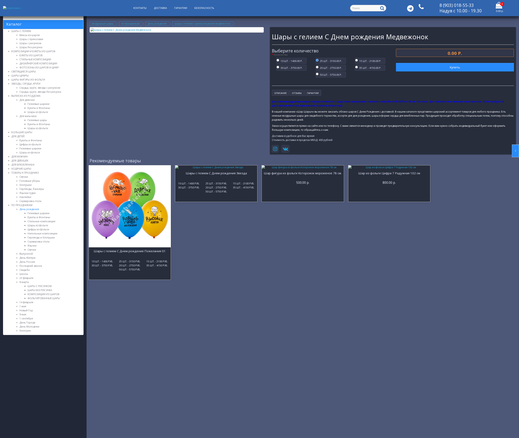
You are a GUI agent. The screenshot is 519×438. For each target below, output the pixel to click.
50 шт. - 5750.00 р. (331, 74)
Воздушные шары (102, 23)
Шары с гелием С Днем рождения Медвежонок (203, 23)
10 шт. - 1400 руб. (102, 261)
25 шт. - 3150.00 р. (331, 60)
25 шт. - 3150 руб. (129, 261)
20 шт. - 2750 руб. (129, 265)
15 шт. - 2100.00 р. (370, 60)
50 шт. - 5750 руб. (129, 269)
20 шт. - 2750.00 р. (331, 67)
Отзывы (297, 93)
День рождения (157, 23)
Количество (281, 54)
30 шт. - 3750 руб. (102, 265)
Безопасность (204, 8)
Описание (280, 93)
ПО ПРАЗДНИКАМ (130, 23)
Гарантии (180, 8)
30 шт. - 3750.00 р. (291, 67)
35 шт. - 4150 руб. (157, 265)
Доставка (160, 8)
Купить (455, 67)
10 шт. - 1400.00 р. (291, 60)
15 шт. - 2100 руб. (157, 261)
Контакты (140, 8)
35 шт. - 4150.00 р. (370, 67)
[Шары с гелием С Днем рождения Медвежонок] (177, 30)
